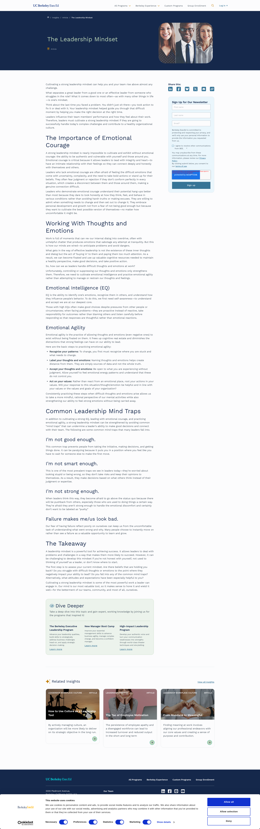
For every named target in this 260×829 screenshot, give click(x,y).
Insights (55, 18)
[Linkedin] (163, 791)
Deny (229, 821)
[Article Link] (72, 716)
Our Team (108, 791)
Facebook (178, 89)
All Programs (135, 780)
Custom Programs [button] (173, 6)
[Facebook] (170, 791)
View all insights (206, 682)
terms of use (181, 166)
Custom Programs (182, 780)
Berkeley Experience (157, 780)
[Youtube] (183, 791)
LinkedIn (170, 89)
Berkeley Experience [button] (146, 6)
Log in (222, 6)
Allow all (229, 802)
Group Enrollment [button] (197, 6)
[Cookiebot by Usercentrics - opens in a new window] (25, 823)
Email (204, 89)
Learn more (56, 649)
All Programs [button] (121, 6)
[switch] (93, 822)
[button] (212, 5)
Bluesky (187, 89)
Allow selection (229, 811)
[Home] (46, 5)
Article (65, 18)
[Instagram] (177, 791)
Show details (164, 822)
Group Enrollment (205, 780)
